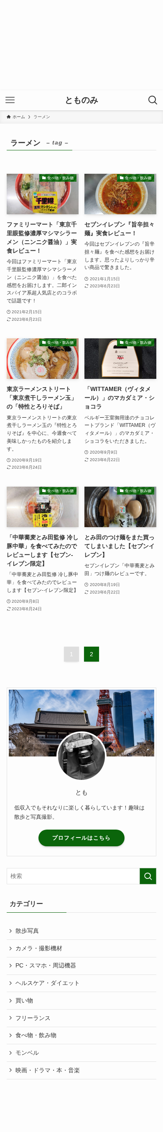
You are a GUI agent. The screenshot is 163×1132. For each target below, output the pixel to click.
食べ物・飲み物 (35, 1035)
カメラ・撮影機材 (38, 948)
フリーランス (33, 1018)
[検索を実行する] (148, 876)
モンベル (27, 1052)
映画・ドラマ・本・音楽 (47, 1070)
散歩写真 (27, 930)
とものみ (81, 100)
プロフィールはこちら (81, 838)
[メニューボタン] (10, 100)
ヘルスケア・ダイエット (47, 983)
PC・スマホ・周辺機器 (45, 965)
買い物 (24, 1000)
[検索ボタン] (153, 100)
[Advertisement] (81, 45)
